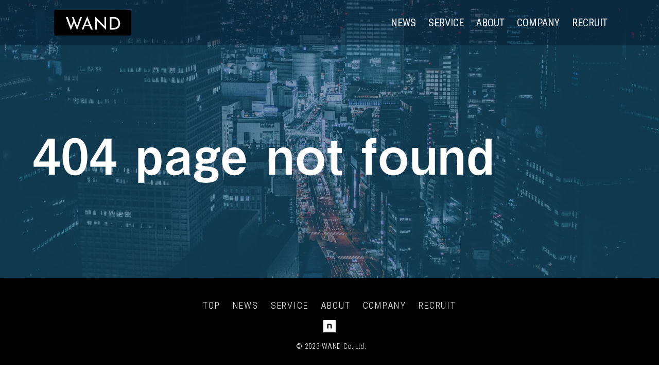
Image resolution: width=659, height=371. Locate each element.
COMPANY (538, 22)
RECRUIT (590, 22)
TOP (211, 305)
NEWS (403, 22)
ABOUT (490, 22)
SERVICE (446, 22)
